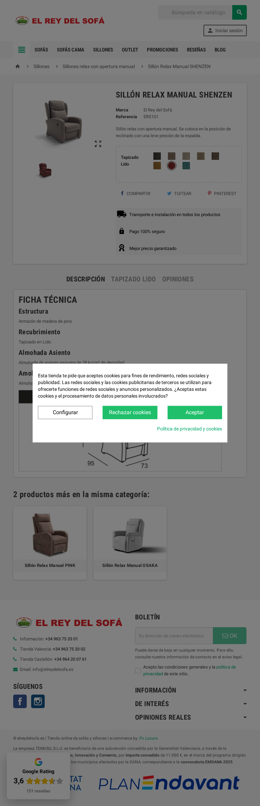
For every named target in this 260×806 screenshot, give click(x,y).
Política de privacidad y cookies (189, 428)
